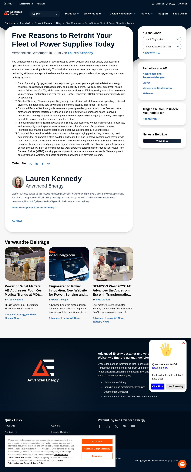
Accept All (97, 441)
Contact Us (11, 432)
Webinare (148, 93)
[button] (182, 464)
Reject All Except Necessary (97, 449)
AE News (17, 221)
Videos (147, 82)
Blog (59, 23)
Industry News (101, 321)
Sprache (159, 4)
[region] (60, 451)
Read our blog (159, 368)
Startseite (10, 23)
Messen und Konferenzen (157, 88)
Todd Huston (15, 299)
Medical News (12, 318)
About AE (25, 23)
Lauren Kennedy (80, 53)
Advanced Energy (15, 314)
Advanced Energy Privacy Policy (29, 463)
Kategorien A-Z (151, 52)
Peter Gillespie (60, 299)
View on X (162, 141)
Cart (183, 4)
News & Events (44, 23)
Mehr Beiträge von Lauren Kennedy (33, 207)
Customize (97, 456)
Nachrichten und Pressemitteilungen (154, 76)
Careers (55, 425)
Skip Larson (103, 299)
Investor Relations (60, 432)
